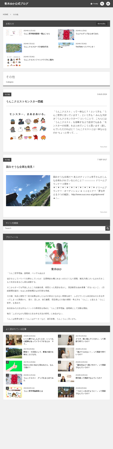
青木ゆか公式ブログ (16, 3)
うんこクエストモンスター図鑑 (24, 101)
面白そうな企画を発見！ (20, 166)
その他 (7, 94)
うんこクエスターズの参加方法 (36, 47)
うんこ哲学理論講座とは (33, 391)
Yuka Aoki (103, 147)
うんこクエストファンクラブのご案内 (39, 60)
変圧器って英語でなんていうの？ (89, 378)
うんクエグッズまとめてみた (87, 34)
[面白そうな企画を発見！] (28, 190)
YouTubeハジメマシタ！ (85, 47)
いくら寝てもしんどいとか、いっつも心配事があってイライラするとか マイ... (39, 341)
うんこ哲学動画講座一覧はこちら (37, 34)
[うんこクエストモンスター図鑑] (28, 125)
